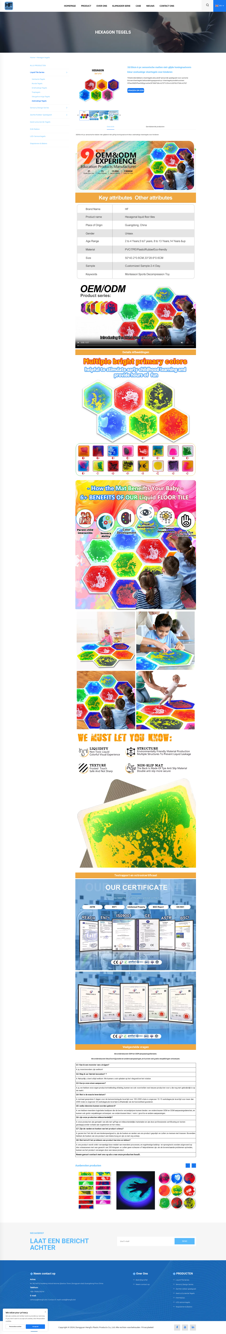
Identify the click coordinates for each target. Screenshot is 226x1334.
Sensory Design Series (39, 107)
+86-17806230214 (37, 1291)
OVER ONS (101, 6)
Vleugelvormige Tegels (41, 96)
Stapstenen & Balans (38, 143)
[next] (120, 115)
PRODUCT (86, 6)
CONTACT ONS (167, 6)
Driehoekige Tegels (39, 88)
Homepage (70, 6)
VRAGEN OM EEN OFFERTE (136, 91)
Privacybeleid (147, 1327)
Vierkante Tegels (38, 79)
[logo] (9, 5)
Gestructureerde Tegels (40, 122)
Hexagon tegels (43, 57)
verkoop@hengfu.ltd (38, 1299)
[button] (188, 1165)
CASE (138, 6)
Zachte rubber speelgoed (41, 114)
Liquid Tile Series (37, 72)
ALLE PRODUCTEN (38, 65)
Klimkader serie (121, 6)
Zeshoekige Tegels (39, 101)
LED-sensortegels (38, 136)
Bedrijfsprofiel (141, 1279)
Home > (33, 57)
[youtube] (185, 1327)
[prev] (78, 115)
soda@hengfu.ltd (68, 1299)
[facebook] (177, 1327)
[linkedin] (193, 1327)
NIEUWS (150, 6)
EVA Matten (35, 129)
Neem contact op (143, 1284)
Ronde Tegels (37, 83)
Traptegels (36, 92)
